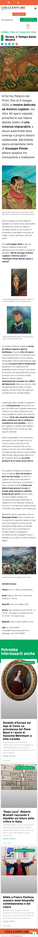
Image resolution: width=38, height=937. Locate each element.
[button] (35, 8)
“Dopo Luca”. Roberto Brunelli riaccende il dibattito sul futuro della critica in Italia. (18, 816)
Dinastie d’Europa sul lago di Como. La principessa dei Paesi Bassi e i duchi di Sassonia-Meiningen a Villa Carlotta (17, 731)
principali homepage (29, 21)
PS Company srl (17, 936)
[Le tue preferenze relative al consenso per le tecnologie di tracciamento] (34, 933)
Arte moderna (29, 19)
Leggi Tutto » (9, 756)
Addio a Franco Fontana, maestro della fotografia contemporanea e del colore (18, 901)
